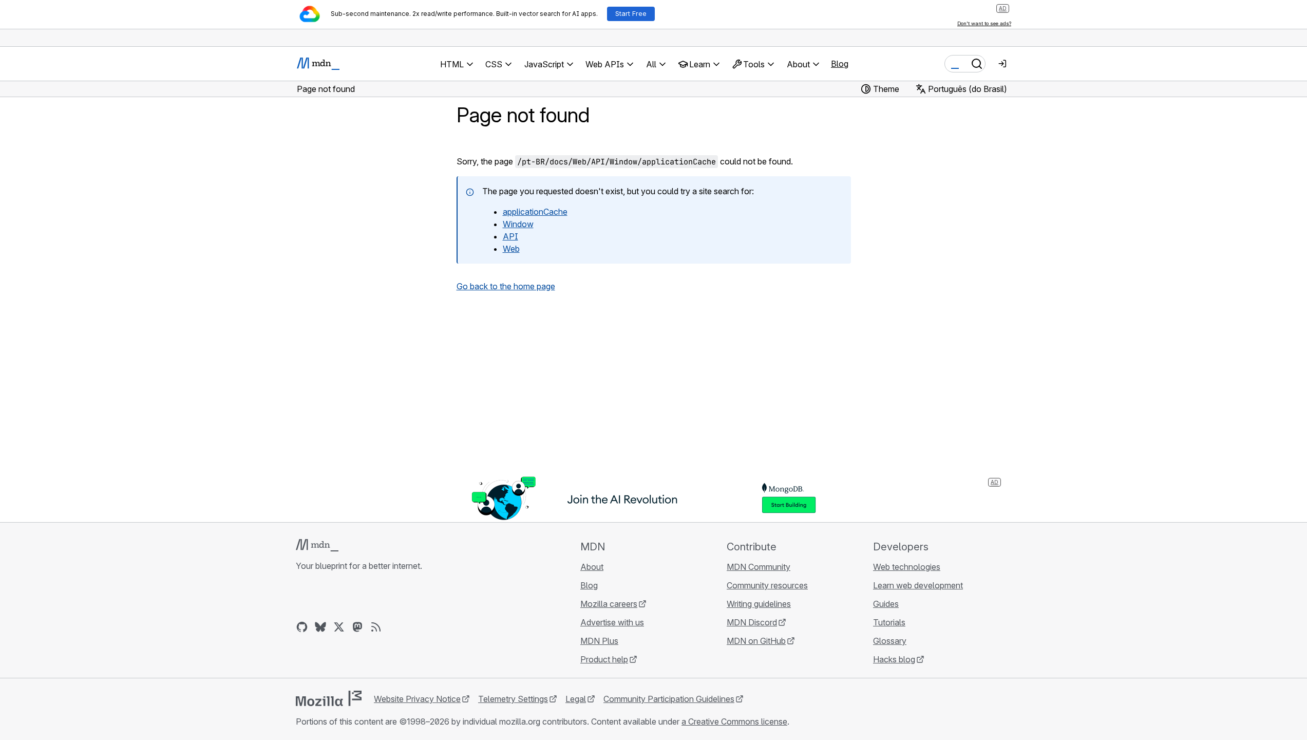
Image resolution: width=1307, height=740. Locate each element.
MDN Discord (752, 622)
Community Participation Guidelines (668, 699)
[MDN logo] (317, 545)
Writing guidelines (759, 604)
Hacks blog (894, 659)
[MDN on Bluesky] (320, 627)
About (591, 567)
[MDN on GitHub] (302, 627)
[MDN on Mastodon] (357, 627)
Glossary (889, 641)
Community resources (767, 585)
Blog (839, 64)
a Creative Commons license (734, 721)
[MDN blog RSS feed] (376, 627)
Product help (604, 659)
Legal (575, 699)
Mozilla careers (608, 604)
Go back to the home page (506, 286)
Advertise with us (612, 622)
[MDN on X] (339, 627)
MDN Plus (599, 641)
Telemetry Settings (513, 699)
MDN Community (758, 567)
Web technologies (906, 567)
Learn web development (918, 585)
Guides (886, 604)
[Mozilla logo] (329, 698)
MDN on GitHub (756, 641)
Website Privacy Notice (417, 699)
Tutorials (889, 622)
